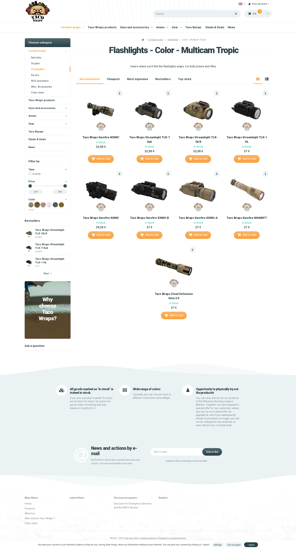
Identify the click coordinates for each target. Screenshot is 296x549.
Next (46, 273)
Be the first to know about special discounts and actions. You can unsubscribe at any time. (115, 462)
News (231, 27)
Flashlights (37, 69)
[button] (267, 13)
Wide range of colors (147, 389)
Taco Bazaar (193, 27)
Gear (175, 27)
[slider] (30, 186)
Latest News (76, 497)
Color (31, 199)
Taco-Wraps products (102, 27)
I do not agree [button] (234, 545)
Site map (128, 538)
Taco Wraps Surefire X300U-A (198, 217)
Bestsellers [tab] (163, 79)
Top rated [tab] (184, 79)
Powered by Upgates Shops (172, 538)
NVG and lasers (40, 80)
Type (31, 169)
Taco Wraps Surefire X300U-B (149, 217)
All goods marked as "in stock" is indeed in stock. (91, 390)
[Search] (236, 13)
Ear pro (35, 75)
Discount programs (125, 497)
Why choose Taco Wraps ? (40, 518)
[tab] (258, 79)
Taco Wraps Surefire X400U (101, 217)
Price (31, 181)
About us (30, 513)
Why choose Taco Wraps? (48, 309)
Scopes (35, 63)
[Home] (38, 11)
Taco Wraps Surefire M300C (101, 137)
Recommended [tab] (90, 79)
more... (31, 210)
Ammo (160, 27)
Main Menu (31, 497)
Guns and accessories (134, 27)
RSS (136, 538)
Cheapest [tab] (113, 79)
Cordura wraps (71, 27)
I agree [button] (251, 545)
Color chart (37, 92)
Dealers (163, 497)
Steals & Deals (214, 27)
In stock (37, 174)
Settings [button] (218, 545)
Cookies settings (148, 538)
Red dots (36, 57)
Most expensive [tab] (137, 79)
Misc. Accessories (41, 86)
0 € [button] (258, 13)
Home (28, 503)
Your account (259, 3)
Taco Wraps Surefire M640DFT (247, 217)
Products (30, 508)
